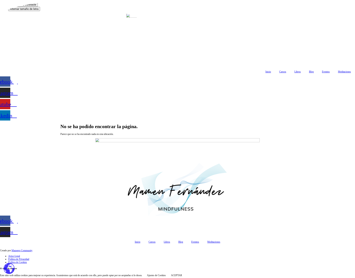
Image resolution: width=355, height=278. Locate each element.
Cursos (282, 71)
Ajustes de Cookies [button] (156, 275)
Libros (297, 71)
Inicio (268, 71)
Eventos (326, 71)
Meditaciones (344, 71)
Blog (311, 71)
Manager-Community (22, 250)
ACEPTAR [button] (176, 275)
